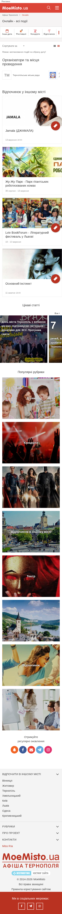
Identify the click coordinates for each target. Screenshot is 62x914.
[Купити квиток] (55, 125)
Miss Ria (7, 846)
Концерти (35, 34)
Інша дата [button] (7, 34)
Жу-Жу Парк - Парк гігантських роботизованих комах (26, 183)
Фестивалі (21, 34)
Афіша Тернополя (10, 15)
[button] (59, 32)
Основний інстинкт (18, 283)
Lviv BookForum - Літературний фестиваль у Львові (27, 234)
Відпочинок (49, 34)
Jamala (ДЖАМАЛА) (19, 130)
